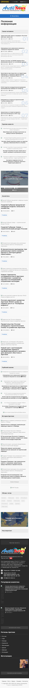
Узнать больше (14, 482)
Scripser (3, 500)
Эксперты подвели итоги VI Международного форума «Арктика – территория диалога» (14, 161)
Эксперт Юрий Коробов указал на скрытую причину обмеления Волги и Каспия (14, 142)
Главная (4, 681)
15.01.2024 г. (9, 612)
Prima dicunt (24, 497)
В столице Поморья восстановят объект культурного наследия (14, 407)
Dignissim (4, 497)
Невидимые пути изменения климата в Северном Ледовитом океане (12, 49)
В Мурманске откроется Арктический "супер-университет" (12, 100)
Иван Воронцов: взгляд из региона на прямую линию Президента (14, 132)
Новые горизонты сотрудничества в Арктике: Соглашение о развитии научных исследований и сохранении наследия (12, 278)
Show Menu (15, 16)
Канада (4, 641)
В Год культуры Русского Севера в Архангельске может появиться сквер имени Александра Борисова (14, 438)
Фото (9, 681)
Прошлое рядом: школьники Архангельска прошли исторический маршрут (13, 450)
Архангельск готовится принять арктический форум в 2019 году (10, 113)
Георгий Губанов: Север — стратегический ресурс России (14, 228)
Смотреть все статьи (14, 627)
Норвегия (5, 643)
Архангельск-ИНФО (17, 685)
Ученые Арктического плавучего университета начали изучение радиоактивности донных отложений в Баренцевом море (16, 588)
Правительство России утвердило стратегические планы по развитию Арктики (13, 325)
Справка (18, 681)
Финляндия (5, 645)
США (3, 638)
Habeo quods (11, 497)
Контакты (25, 681)
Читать (5, 215)
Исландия (5, 652)
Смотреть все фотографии (14, 673)
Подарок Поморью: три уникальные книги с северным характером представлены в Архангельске (13, 463)
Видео (13, 681)
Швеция (4, 650)
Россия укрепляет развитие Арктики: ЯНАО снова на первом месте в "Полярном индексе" (13, 302)
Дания (4, 647)
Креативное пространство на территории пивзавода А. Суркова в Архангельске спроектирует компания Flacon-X (13, 75)
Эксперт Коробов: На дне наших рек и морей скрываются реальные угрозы (14, 151)
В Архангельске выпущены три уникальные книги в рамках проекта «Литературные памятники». (14, 251)
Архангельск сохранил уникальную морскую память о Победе (13, 425)
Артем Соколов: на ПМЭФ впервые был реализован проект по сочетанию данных (13, 61)
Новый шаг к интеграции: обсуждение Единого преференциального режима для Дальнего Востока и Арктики (13, 351)
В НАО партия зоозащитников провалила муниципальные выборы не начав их (13, 87)
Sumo (17, 497)
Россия (4, 636)
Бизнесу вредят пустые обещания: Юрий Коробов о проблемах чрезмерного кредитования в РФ (15, 609)
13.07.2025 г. (9, 592)
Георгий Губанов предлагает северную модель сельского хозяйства (13, 206)
